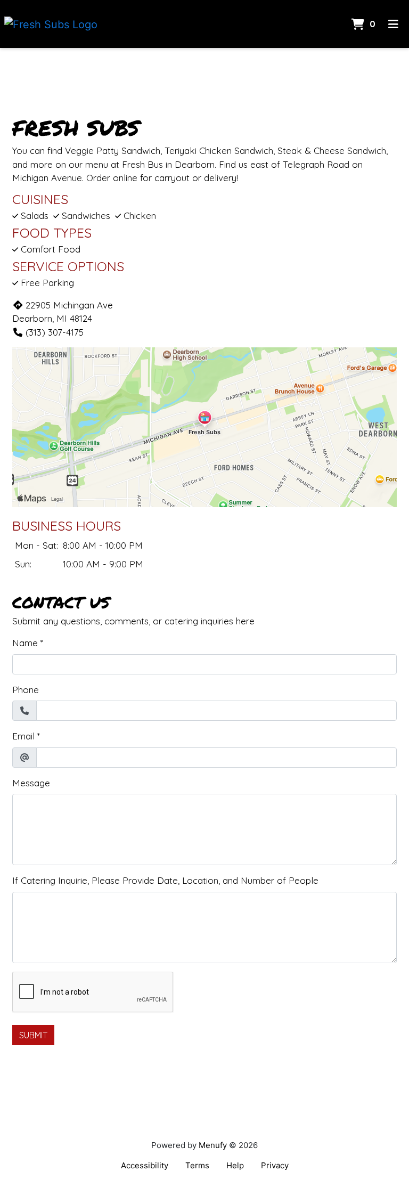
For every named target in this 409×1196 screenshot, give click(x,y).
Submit (33, 1035)
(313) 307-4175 (55, 332)
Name (25, 642)
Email (23, 736)
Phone (25, 689)
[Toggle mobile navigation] (393, 24)
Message (31, 782)
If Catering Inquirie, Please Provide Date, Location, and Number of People (165, 880)
